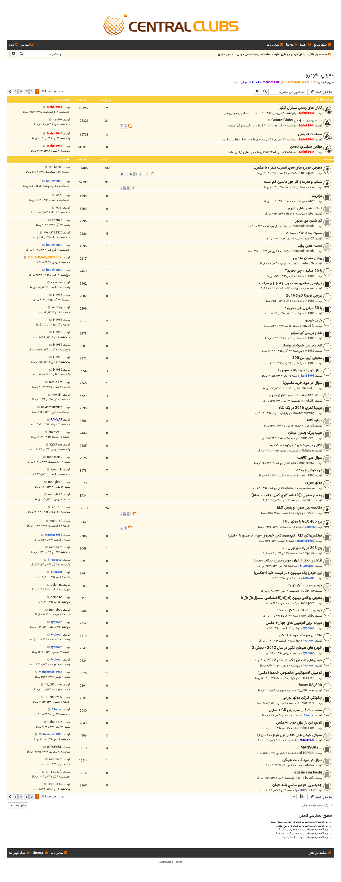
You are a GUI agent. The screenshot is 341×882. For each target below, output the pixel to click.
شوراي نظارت (240, 82)
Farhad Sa (308, 263)
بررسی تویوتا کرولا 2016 (304, 296)
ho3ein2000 (54, 181)
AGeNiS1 (309, 578)
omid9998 (308, 438)
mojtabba (308, 615)
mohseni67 (307, 463)
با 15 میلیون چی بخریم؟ (303, 271)
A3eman (309, 715)
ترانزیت (317, 196)
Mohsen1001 (272, 82)
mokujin (309, 400)
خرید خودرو (313, 321)
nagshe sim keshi (307, 772)
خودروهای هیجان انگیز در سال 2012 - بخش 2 (287, 648)
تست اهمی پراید (310, 246)
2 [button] (32, 91)
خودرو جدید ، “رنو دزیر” (305, 585)
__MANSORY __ (309, 748)
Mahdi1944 (307, 113)
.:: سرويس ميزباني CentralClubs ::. (294, 120)
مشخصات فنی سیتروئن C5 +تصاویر (295, 710)
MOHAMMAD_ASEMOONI (299, 82)
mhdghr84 (55, 482)
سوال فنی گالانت (309, 458)
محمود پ (309, 288)
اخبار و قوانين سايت (233, 113)
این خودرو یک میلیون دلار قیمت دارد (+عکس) (288, 573)
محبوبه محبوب (306, 488)
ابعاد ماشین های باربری (305, 208)
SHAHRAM (307, 740)
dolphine (309, 553)
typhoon (309, 628)
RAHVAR (255, 82)
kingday (57, 307)
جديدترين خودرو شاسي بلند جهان (297, 785)
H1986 (310, 276)
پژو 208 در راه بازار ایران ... (302, 548)
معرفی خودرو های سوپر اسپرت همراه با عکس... (286, 168)
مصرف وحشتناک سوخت (304, 233)
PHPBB (178, 862)
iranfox (57, 119)
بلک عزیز (309, 425)
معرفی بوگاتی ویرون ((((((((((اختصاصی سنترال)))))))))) (281, 598)
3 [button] (26, 91)
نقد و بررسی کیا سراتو (306, 333)
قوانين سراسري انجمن (306, 147)
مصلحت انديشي (310, 134)
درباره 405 (314, 420)
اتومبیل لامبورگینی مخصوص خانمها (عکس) (290, 673)
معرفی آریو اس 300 (307, 358)
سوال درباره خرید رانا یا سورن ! (300, 370)
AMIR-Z (310, 765)
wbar (311, 201)
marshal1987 (306, 541)
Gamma (310, 527)
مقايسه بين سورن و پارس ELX (299, 508)
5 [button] (15, 91)
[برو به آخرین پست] (44, 107)
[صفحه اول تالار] (170, 24)
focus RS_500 (310, 685)
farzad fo (308, 326)
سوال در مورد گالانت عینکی (302, 760)
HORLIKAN (307, 790)
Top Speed (308, 173)
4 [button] (21, 91)
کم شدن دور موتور (308, 221)
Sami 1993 (307, 375)
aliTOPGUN (307, 753)
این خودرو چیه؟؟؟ (309, 470)
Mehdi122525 (53, 232)
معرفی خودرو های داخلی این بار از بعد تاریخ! (289, 735)
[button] (9, 91)
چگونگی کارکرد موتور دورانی (302, 698)
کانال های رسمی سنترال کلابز (301, 108)
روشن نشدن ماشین (307, 258)
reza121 (309, 238)
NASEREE (308, 388)
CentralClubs (166, 862)
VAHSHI (56, 507)
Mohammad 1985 (50, 672)
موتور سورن (313, 483)
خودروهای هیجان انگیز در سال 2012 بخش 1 (288, 660)
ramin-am (55, 382)
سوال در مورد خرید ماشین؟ (302, 383)
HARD (311, 513)
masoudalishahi (304, 226)
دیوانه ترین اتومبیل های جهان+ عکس (294, 623)
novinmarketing (304, 413)
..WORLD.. (308, 500)
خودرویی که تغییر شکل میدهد (299, 610)
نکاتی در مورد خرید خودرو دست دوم (296, 445)
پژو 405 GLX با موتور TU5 (302, 522)
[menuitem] (306, 45)
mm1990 (308, 475)
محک (311, 187)
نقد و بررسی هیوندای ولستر (302, 345)
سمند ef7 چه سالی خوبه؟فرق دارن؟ (295, 395)
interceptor (307, 565)
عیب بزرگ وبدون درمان (305, 433)
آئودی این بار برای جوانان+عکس (299, 723)
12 (122, 173)
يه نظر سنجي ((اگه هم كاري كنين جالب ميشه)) (287, 495)
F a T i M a (308, 678)
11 (126, 173)
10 (131, 173)
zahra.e (57, 220)
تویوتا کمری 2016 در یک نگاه (300, 408)
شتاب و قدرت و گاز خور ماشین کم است (293, 182)
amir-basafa (306, 777)
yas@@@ (308, 450)
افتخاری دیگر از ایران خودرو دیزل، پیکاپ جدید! (288, 560)
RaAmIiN (56, 469)
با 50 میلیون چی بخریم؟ (303, 308)
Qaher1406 (307, 728)
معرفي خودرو (320, 74)
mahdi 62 (55, 521)
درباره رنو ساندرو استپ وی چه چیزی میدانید (290, 283)
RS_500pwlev (306, 690)
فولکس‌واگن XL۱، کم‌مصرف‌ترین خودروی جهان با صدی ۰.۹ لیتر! (275, 536)
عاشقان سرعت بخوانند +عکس (300, 635)
